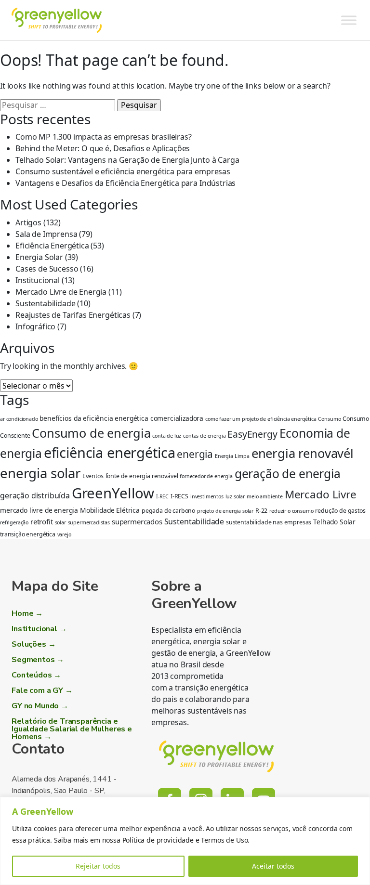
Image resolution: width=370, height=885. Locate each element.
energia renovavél (302, 453)
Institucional (37, 280)
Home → (27, 613)
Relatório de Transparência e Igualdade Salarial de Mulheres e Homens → (72, 729)
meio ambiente (265, 496)
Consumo (329, 419)
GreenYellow (113, 493)
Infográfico (35, 326)
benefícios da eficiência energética (94, 418)
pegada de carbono (168, 511)
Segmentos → (38, 660)
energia (195, 454)
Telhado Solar (334, 521)
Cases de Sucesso (46, 268)
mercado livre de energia (39, 510)
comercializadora (176, 418)
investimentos (207, 496)
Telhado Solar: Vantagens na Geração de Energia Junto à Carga (127, 160)
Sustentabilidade (45, 303)
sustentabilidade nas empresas (268, 522)
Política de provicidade (158, 840)
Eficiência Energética (52, 245)
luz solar (235, 496)
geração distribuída (35, 495)
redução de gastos (340, 511)
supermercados (137, 521)
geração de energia (288, 474)
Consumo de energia (91, 433)
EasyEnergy (252, 434)
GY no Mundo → (40, 706)
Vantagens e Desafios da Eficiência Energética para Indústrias (125, 183)
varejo (64, 534)
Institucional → (39, 629)
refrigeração (14, 522)
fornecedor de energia (206, 476)
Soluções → (33, 644)
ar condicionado (19, 419)
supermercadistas (89, 522)
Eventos (93, 476)
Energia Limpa (232, 456)
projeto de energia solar (225, 511)
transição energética (27, 534)
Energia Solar (39, 257)
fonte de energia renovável (142, 476)
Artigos (28, 222)
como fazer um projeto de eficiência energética (261, 419)
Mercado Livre (321, 494)
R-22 (261, 511)
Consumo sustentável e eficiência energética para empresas (122, 171)
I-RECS (179, 496)
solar (60, 522)
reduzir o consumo (291, 511)
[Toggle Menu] (349, 20)
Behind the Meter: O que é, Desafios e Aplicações (102, 148)
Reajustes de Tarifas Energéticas (73, 315)
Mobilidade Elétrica (110, 510)
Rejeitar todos (98, 866)
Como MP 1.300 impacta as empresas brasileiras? (103, 136)
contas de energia (204, 435)
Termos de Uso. (225, 840)
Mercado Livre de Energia (60, 291)
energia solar (40, 473)
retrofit (41, 521)
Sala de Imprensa (46, 234)
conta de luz (166, 435)
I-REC (162, 496)
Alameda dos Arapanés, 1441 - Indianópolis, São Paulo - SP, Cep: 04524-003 (64, 790)
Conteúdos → (36, 675)
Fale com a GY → (42, 690)
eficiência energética (109, 452)
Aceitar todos (273, 866)
